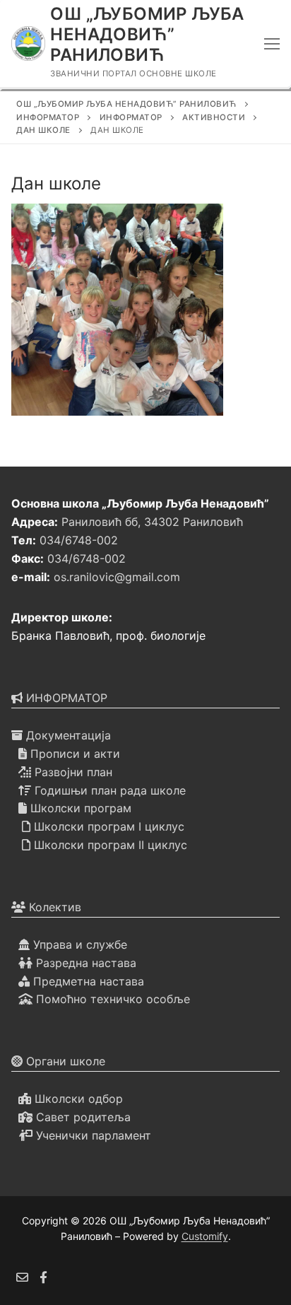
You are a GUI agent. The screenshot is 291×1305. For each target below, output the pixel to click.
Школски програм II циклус (108, 845)
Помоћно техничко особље (111, 999)
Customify (205, 1236)
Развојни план (71, 772)
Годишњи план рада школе (108, 790)
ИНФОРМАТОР (65, 698)
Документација (67, 735)
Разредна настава (84, 963)
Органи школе (64, 1061)
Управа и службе (78, 944)
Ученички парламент (91, 1135)
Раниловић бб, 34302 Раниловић (152, 522)
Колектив (53, 907)
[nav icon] (272, 44)
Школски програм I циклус (107, 826)
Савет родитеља (81, 1117)
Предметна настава (87, 981)
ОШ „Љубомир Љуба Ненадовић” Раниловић (147, 34)
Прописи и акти (73, 754)
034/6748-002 (79, 540)
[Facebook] (44, 1277)
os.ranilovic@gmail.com (117, 577)
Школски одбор (77, 1099)
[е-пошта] (22, 1277)
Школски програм (79, 808)
